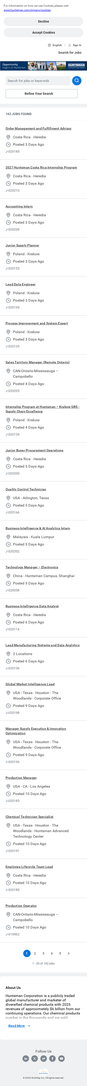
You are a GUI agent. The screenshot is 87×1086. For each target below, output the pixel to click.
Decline (43, 21)
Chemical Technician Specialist (29, 817)
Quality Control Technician (26, 489)
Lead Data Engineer (20, 284)
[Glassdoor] (43, 1058)
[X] (34, 1058)
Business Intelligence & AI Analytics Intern (38, 528)
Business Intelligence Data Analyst (32, 606)
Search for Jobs (69, 52)
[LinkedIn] (26, 1058)
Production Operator (21, 906)
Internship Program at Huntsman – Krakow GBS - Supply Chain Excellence (43, 409)
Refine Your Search (39, 93)
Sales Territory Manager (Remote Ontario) (38, 362)
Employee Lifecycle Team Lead (29, 867)
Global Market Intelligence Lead (30, 684)
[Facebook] (52, 1058)
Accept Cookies (43, 32)
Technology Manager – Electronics (32, 567)
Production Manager (21, 778)
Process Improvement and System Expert (37, 323)
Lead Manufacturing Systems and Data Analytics (43, 645)
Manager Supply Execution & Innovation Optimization (36, 731)
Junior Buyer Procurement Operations (34, 450)
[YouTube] (61, 1058)
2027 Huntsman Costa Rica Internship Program (41, 167)
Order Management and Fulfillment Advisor (39, 128)
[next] (68, 953)
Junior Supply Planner (22, 245)
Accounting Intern (19, 206)
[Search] (76, 80)
